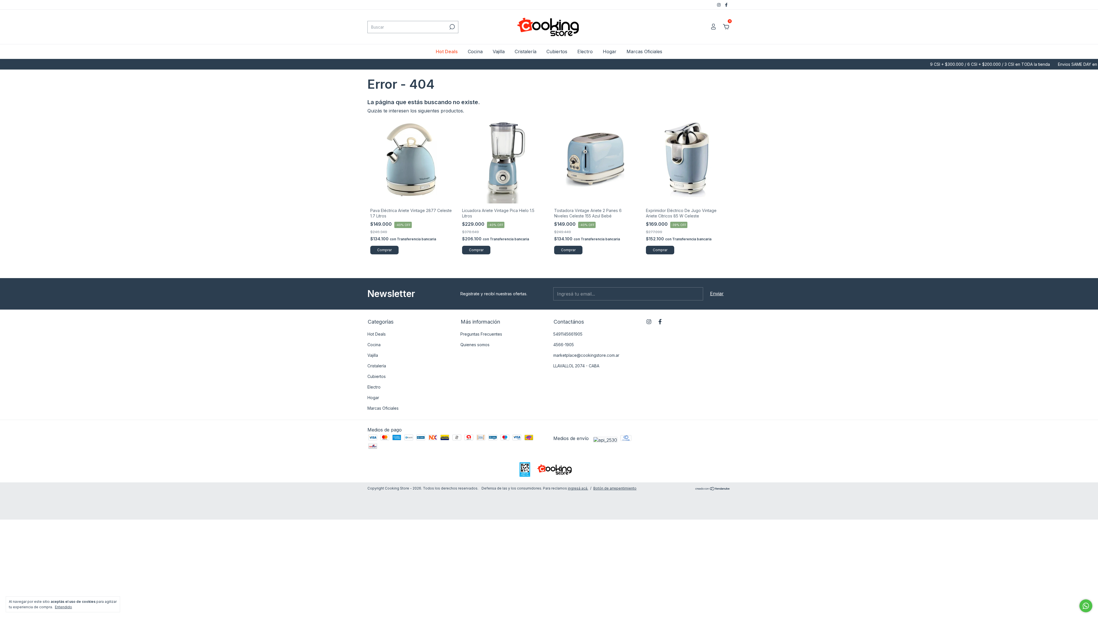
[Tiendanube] (713, 489)
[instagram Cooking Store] (719, 4)
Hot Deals (447, 51)
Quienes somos (475, 344)
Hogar (609, 51)
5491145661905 (567, 334)
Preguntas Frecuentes (481, 334)
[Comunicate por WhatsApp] (1085, 605)
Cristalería (525, 51)
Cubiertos (556, 51)
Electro (585, 51)
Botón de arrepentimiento (614, 488)
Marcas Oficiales (644, 51)
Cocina (475, 51)
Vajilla (499, 51)
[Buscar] (451, 27)
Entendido (63, 607)
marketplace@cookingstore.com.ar (586, 355)
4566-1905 (563, 344)
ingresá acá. (578, 488)
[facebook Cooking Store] (726, 4)
